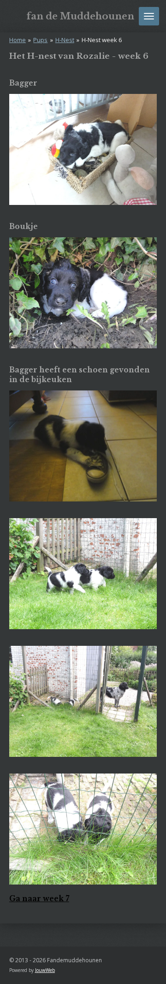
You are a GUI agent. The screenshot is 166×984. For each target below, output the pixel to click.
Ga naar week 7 (39, 898)
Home (17, 40)
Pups (40, 40)
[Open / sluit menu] (149, 16)
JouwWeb (45, 970)
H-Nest (64, 40)
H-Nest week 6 (102, 40)
